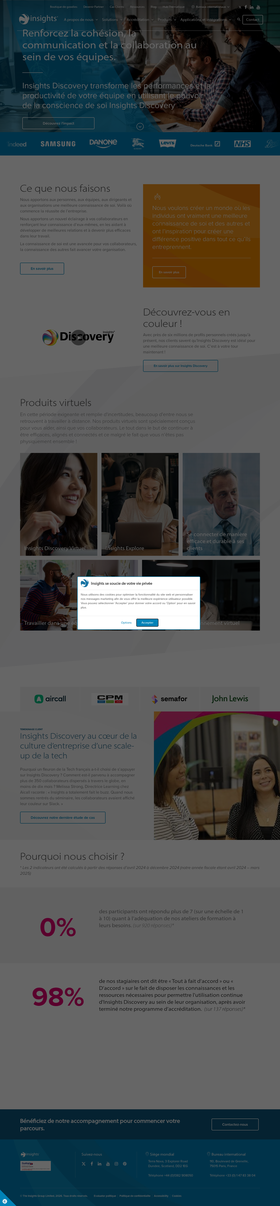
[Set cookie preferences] (8, 1198)
